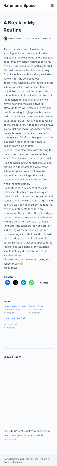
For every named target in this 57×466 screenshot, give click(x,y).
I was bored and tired (14, 306)
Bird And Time (35, 306)
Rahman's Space (19, 5)
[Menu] (52, 5)
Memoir (47, 38)
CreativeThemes (12, 462)
